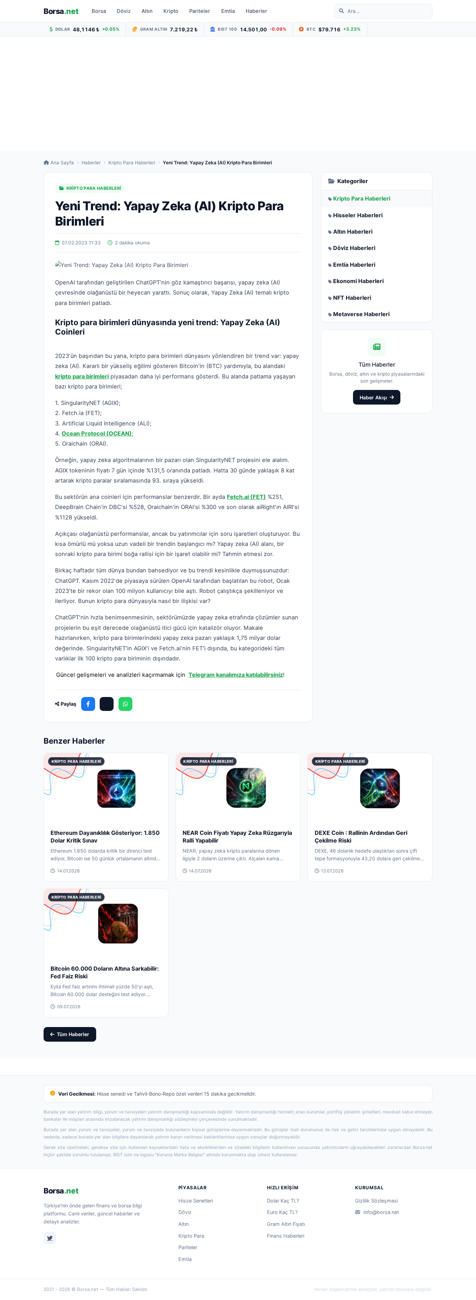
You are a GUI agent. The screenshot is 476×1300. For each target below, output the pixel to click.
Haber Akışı (373, 397)
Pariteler (199, 11)
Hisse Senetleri (195, 1201)
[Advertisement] (238, 93)
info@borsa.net (381, 1212)
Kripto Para (191, 1236)
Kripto (170, 11)
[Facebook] (88, 704)
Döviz (124, 11)
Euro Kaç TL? (282, 1212)
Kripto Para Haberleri (131, 162)
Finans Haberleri (285, 1236)
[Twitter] (50, 1238)
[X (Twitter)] (107, 704)
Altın (147, 11)
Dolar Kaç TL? (283, 1201)
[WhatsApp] (125, 704)
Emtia (228, 11)
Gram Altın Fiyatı (286, 1224)
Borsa (61, 11)
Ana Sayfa (62, 162)
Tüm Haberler (73, 1034)
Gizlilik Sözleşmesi (376, 1201)
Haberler (256, 11)
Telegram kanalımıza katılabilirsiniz (236, 674)
